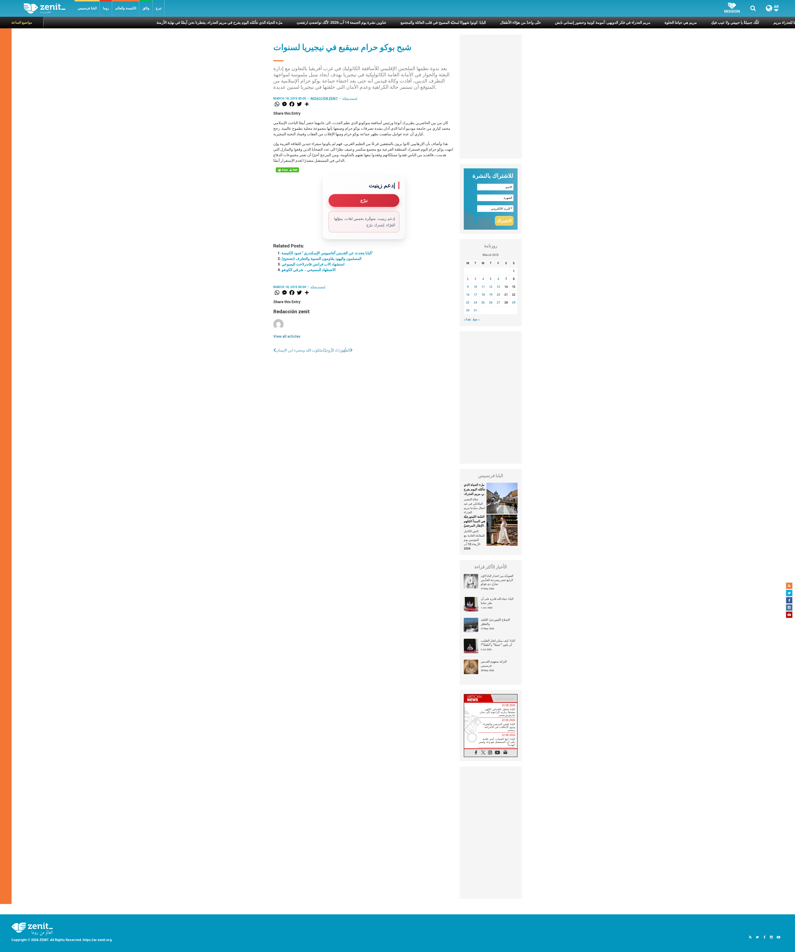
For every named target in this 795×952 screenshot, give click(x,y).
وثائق (145, 8)
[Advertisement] (491, 97)
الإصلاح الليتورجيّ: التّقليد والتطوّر (495, 621)
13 (498, 286)
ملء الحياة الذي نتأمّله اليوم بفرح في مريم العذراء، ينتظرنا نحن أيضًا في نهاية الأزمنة (128, 22)
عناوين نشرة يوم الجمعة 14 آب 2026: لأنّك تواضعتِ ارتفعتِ (250, 22)
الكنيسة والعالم (125, 8)
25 (483, 302)
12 (490, 286)
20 (498, 294)
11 (483, 286)
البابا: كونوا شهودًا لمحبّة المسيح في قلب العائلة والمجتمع (351, 22)
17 (475, 294)
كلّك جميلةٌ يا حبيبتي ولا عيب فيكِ (643, 22)
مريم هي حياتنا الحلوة (589, 22)
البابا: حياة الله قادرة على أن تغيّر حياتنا (497, 601)
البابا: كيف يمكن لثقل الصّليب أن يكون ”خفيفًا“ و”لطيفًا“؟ (498, 642)
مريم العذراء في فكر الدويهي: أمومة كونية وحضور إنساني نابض (511, 22)
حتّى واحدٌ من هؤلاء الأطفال (428, 22)
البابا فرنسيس (87, 8)
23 (467, 302)
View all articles (286, 336)
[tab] (477, 698)
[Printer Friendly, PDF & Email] (287, 169)
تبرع (158, 8)
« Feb (467, 319)
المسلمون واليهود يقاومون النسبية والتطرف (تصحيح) (321, 258)
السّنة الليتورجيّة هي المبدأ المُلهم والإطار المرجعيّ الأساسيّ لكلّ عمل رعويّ (474, 525)
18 (483, 294)
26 (490, 302)
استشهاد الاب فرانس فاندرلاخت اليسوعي (313, 264)
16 (467, 294)
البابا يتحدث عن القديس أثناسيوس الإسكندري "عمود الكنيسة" (327, 253)
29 (513, 302)
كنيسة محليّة (350, 98)
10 (475, 286)
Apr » (476, 319)
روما (106, 8)
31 (475, 310)
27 (498, 302)
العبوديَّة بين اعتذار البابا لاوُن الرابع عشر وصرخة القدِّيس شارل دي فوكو (497, 580)
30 (467, 310)
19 (490, 294)
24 (475, 302)
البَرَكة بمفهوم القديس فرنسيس (494, 663)
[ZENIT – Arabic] (49, 8)
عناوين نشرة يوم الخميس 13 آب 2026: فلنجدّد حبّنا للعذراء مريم (730, 22)
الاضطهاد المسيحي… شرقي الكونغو (309, 270)
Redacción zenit (324, 98)
